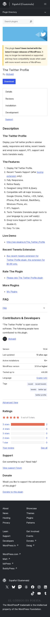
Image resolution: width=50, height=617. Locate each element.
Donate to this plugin (13, 492)
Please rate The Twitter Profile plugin (25, 277)
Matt (6, 559)
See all (44, 448)
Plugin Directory (10, 12)
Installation (10, 105)
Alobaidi (10, 74)
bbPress (8, 563)
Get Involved (32, 531)
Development (12, 112)
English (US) (42, 378)
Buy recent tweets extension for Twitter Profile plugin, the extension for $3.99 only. (26, 260)
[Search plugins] (31, 21)
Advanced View (10, 402)
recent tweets (40, 384)
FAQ (5, 308)
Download (9, 81)
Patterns (30, 522)
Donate (31, 540)
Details (8, 91)
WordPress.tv (11, 545)
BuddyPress (10, 568)
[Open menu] (45, 4)
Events (29, 536)
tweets (33, 389)
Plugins (29, 518)
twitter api (42, 389)
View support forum (12, 468)
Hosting (6, 518)
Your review (8, 448)
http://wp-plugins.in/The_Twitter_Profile (26, 242)
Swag (30, 545)
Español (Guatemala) (19, 580)
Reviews (9, 98)
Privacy (6, 522)
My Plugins (12, 291)
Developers (8, 540)
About (6, 508)
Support (9, 119)
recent (30, 384)
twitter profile (41, 395)
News (5, 513)
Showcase (31, 508)
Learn (5, 531)
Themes (30, 513)
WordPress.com (12, 554)
